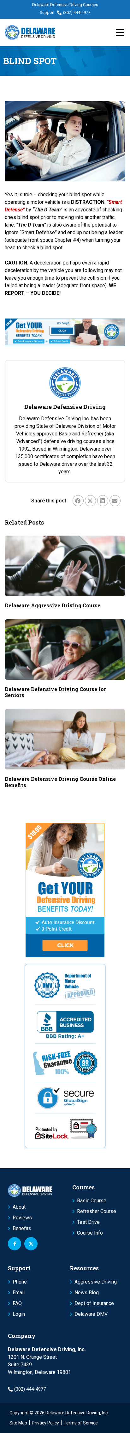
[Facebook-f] (14, 1243)
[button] (78, 500)
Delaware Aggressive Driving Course (52, 605)
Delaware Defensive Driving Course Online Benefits (60, 781)
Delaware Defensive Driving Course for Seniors (55, 692)
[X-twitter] (31, 1243)
